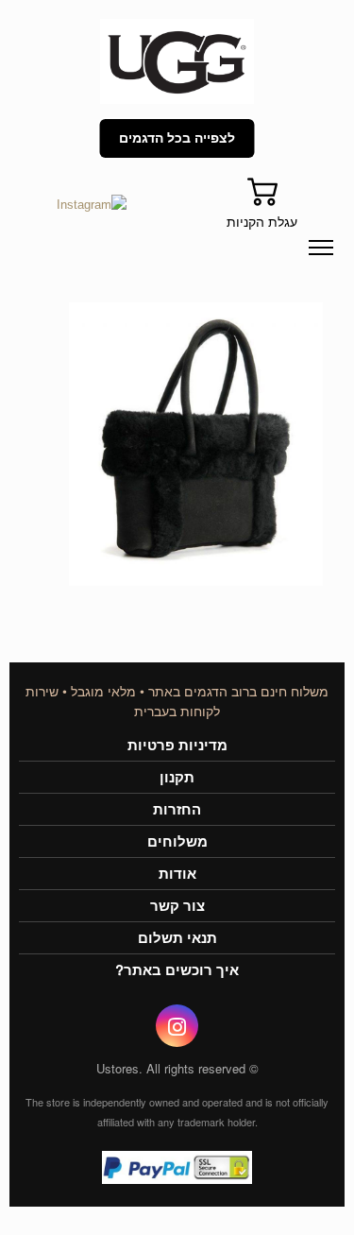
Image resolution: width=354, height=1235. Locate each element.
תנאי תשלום (177, 938)
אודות (177, 873)
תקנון (177, 777)
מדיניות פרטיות (177, 745)
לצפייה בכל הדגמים (177, 138)
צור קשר (177, 906)
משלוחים (177, 841)
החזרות (177, 809)
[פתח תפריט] (321, 247)
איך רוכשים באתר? (177, 970)
